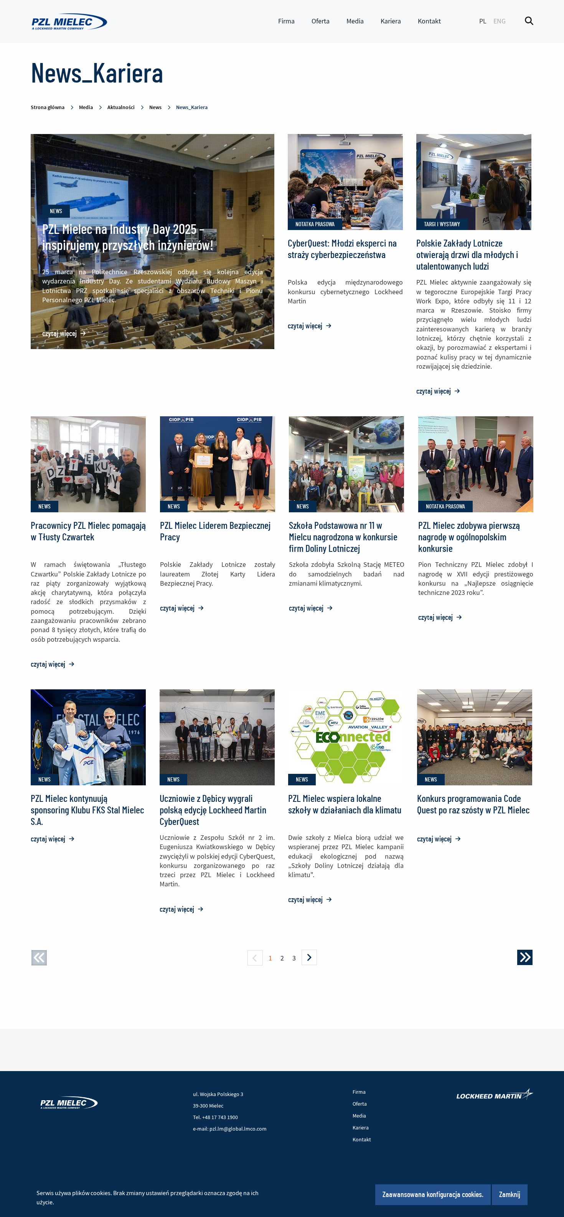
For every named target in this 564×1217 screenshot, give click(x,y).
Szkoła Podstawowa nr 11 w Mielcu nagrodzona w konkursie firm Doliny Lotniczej (343, 537)
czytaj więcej (64, 334)
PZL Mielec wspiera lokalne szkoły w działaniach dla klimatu (344, 804)
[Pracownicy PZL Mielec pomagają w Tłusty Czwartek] (88, 464)
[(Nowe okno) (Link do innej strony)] (495, 1094)
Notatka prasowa (315, 224)
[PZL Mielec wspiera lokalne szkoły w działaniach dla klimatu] (345, 736)
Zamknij (509, 1195)
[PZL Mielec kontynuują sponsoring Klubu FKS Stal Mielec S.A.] (88, 736)
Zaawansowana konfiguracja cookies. (433, 1195)
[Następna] (309, 957)
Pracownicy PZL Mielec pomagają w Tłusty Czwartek (88, 531)
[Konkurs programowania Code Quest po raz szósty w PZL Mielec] (474, 736)
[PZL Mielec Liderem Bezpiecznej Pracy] (217, 464)
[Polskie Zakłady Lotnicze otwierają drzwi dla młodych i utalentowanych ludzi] (473, 181)
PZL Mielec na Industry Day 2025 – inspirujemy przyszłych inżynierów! (127, 238)
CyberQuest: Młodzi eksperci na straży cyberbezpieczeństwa (342, 249)
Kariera (391, 21)
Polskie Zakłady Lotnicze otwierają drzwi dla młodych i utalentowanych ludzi (467, 255)
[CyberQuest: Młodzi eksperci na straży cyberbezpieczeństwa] (345, 181)
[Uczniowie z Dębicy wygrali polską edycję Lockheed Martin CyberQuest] (217, 736)
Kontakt (429, 21)
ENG (499, 21)
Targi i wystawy (442, 224)
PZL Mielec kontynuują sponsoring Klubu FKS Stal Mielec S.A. (87, 810)
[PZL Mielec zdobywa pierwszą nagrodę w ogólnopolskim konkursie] (475, 464)
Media (355, 21)
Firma (286, 21)
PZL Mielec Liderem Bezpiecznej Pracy (215, 531)
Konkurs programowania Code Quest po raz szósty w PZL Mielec (473, 804)
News (56, 211)
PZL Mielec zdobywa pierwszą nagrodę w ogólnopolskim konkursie (469, 537)
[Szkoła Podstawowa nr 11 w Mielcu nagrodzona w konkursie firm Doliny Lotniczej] (346, 464)
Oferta (321, 21)
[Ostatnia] (525, 957)
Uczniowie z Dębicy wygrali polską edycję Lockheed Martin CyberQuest (213, 810)
